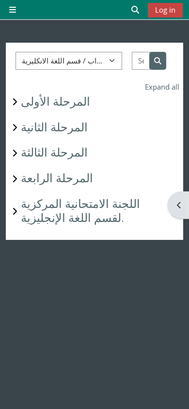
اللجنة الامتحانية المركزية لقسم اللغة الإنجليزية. (80, 211)
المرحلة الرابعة (57, 178)
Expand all (162, 87)
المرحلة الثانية (54, 127)
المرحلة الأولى (55, 102)
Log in (165, 10)
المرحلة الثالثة (54, 152)
